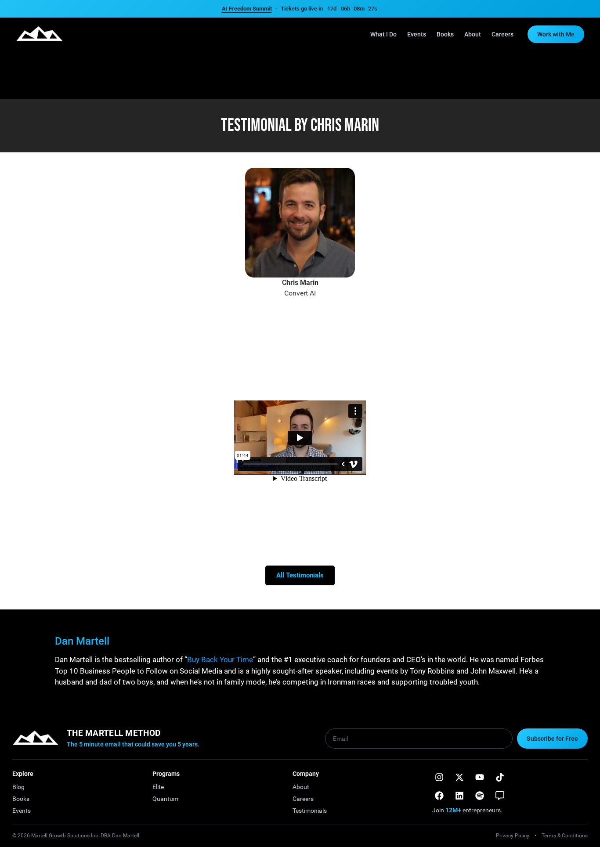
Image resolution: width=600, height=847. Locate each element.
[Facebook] (439, 796)
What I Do (383, 34)
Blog (18, 786)
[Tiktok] (500, 777)
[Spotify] (480, 796)
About (472, 34)
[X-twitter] (459, 777)
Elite (158, 786)
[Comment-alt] (500, 796)
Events (416, 34)
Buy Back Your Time (220, 659)
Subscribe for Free (552, 738)
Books (445, 34)
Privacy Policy (512, 836)
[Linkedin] (459, 796)
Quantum (165, 798)
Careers (502, 34)
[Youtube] (480, 777)
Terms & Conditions (565, 836)
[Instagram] (439, 777)
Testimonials (310, 810)
